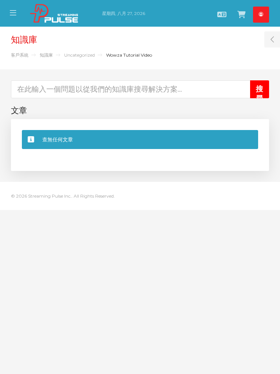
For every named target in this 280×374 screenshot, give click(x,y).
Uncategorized (79, 55)
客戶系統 (19, 55)
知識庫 (46, 55)
